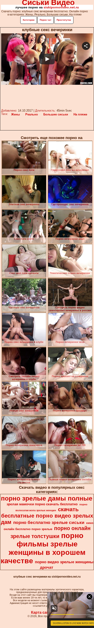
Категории (28, 20)
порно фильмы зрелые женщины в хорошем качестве (43, 548)
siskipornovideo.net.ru (61, 7)
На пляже (80, 114)
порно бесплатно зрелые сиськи (48, 522)
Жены (15, 114)
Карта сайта (42, 612)
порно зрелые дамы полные (46, 498)
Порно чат (45, 20)
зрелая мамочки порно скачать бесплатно (42, 504)
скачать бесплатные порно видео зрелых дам (47, 515)
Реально (31, 114)
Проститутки (64, 20)
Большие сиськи (55, 114)
